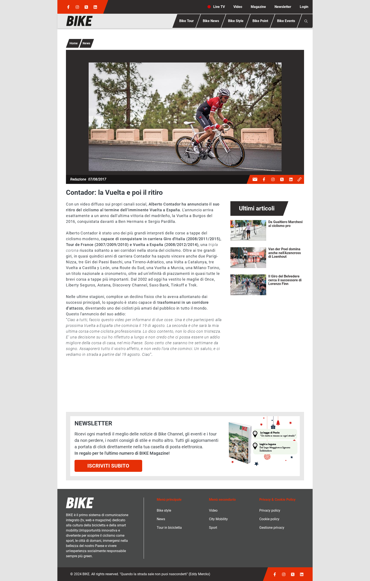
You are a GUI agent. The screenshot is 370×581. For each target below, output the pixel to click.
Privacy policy (269, 510)
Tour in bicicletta (169, 528)
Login (304, 7)
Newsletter (283, 7)
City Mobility (218, 519)
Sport (213, 528)
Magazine (258, 7)
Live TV (219, 7)
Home (74, 43)
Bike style (164, 510)
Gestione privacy (271, 528)
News (86, 43)
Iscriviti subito (108, 466)
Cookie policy (269, 519)
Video (237, 7)
